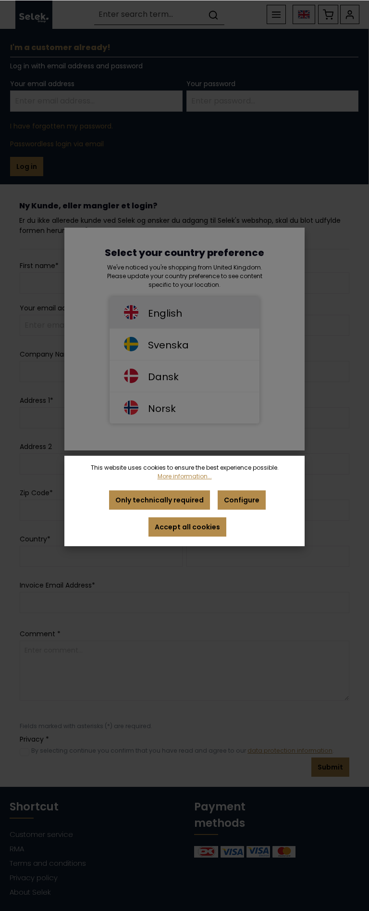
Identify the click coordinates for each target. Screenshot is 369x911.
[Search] (213, 14)
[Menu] (276, 14)
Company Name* (49, 354)
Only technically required (159, 500)
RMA (17, 849)
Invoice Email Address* (57, 585)
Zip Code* (36, 493)
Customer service (41, 834)
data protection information (289, 750)
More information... (185, 476)
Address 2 (36, 446)
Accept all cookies (187, 527)
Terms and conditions (48, 863)
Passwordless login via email (57, 144)
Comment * (40, 634)
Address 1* (36, 400)
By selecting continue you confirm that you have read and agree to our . (182, 750)
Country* (35, 539)
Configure (241, 500)
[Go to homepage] (33, 14)
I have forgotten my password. (61, 126)
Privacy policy (34, 878)
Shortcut (34, 806)
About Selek (30, 892)
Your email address (42, 84)
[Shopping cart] (328, 14)
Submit (330, 767)
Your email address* (53, 308)
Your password (210, 84)
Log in (26, 166)
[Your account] (349, 14)
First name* (39, 265)
